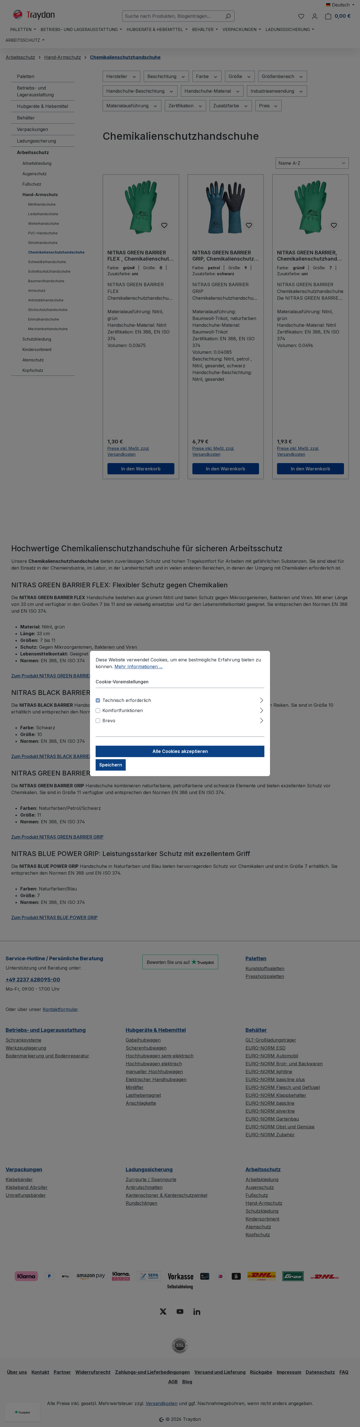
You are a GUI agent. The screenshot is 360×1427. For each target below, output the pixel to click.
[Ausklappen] (261, 699)
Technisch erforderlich (126, 700)
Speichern (110, 765)
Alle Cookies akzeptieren (180, 751)
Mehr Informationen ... (138, 666)
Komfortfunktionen (122, 711)
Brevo (108, 721)
